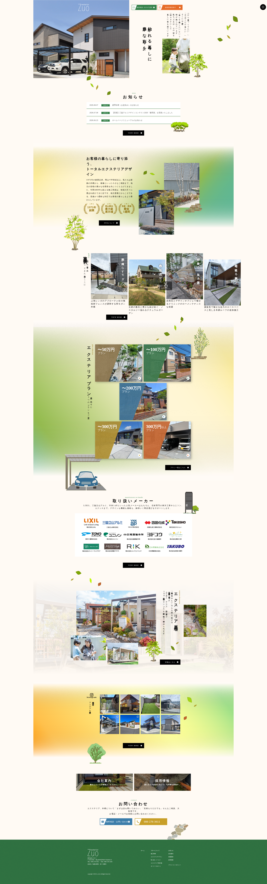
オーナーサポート (156, 866)
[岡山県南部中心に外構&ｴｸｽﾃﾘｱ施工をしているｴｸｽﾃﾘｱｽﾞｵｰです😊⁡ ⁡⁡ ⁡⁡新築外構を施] (109, 704)
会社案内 (170, 854)
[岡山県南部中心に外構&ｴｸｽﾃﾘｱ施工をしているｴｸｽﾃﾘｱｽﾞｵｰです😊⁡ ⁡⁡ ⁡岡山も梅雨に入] (130, 724)
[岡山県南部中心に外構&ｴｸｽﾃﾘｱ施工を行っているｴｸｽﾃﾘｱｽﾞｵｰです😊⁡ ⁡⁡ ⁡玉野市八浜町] (150, 704)
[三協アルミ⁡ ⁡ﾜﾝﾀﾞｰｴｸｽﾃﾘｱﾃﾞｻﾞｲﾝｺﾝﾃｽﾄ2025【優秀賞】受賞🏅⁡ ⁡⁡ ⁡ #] (109, 724)
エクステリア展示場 (156, 863)
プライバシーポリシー (174, 865)
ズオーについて (155, 850)
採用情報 (170, 860)
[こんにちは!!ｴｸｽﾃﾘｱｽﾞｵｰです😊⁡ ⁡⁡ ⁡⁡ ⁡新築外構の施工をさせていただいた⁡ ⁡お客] (170, 724)
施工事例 (153, 854)
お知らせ (170, 850)
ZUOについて (109, 223)
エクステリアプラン (156, 857)
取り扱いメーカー (156, 860)
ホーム (143, 850)
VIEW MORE (133, 133)
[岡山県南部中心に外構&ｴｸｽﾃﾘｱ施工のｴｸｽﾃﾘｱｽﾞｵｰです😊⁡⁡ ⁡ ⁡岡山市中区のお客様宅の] (150, 724)
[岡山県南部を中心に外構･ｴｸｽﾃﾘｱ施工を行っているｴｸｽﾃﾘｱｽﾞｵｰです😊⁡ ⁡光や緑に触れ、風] (130, 704)
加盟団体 (170, 857)
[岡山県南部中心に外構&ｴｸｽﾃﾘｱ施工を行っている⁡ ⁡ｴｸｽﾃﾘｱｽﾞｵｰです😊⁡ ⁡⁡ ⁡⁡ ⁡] (170, 704)
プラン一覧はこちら (178, 468)
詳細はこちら (170, 662)
